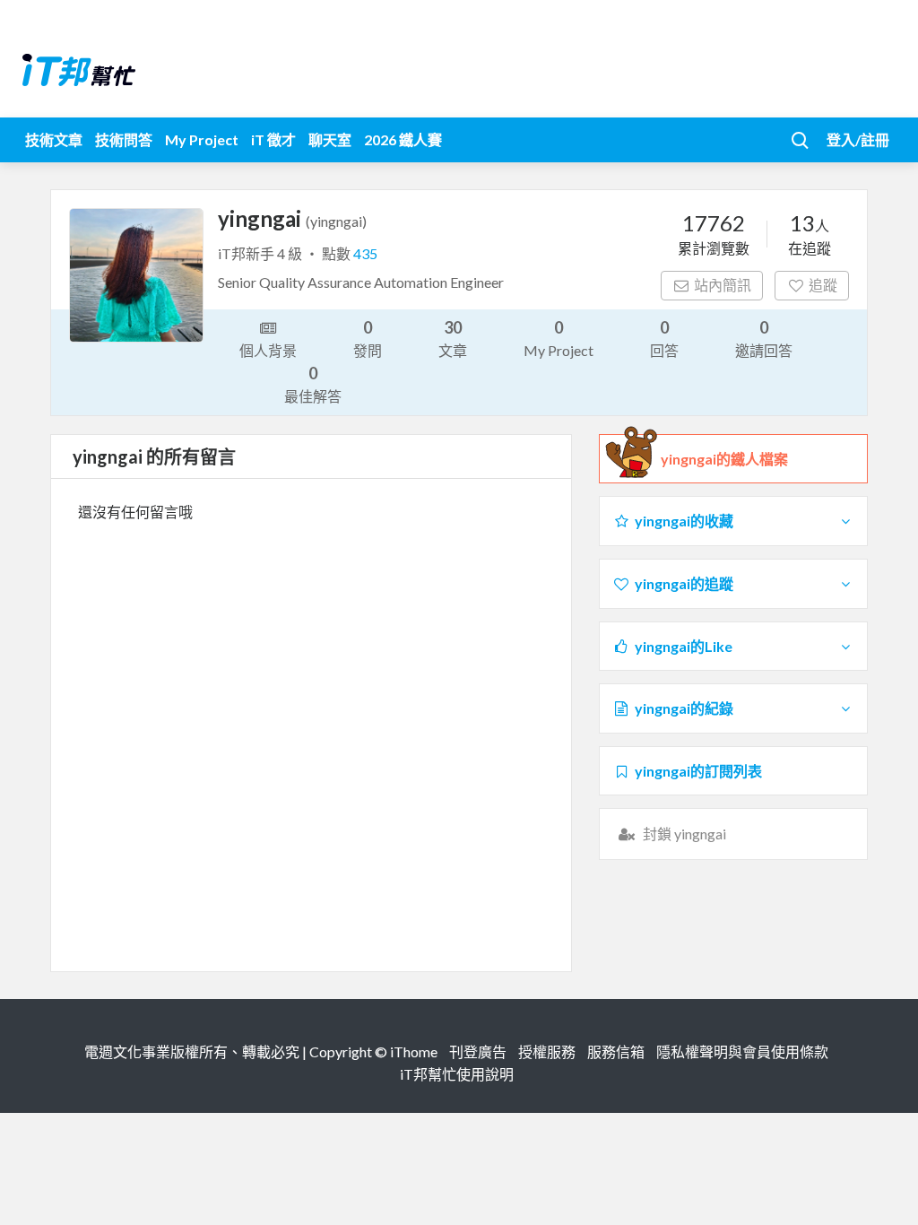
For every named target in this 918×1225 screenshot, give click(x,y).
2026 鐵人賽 (403, 139)
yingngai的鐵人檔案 (724, 458)
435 (365, 253)
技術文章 (53, 139)
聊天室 (329, 139)
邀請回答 (763, 338)
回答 (664, 338)
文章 (452, 338)
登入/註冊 (858, 139)
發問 (367, 338)
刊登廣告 (478, 1051)
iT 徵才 (273, 139)
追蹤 (823, 284)
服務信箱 (616, 1051)
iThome (413, 1051)
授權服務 (547, 1051)
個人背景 (268, 350)
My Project (201, 139)
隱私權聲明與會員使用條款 (742, 1051)
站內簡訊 (722, 284)
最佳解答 (313, 383)
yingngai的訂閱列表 (698, 770)
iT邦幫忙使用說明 (457, 1073)
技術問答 (123, 139)
